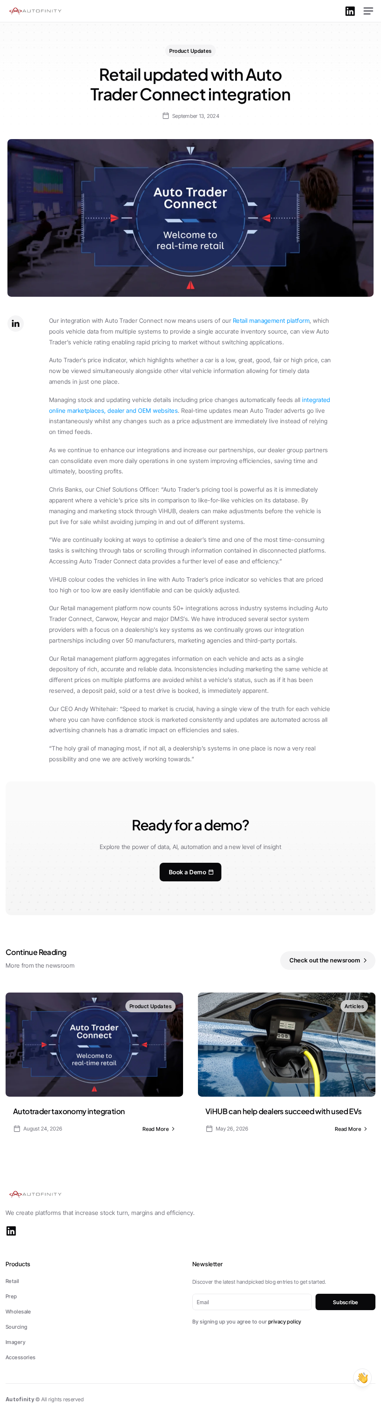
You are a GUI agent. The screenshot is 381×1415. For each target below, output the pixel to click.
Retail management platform (271, 320)
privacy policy (284, 1321)
